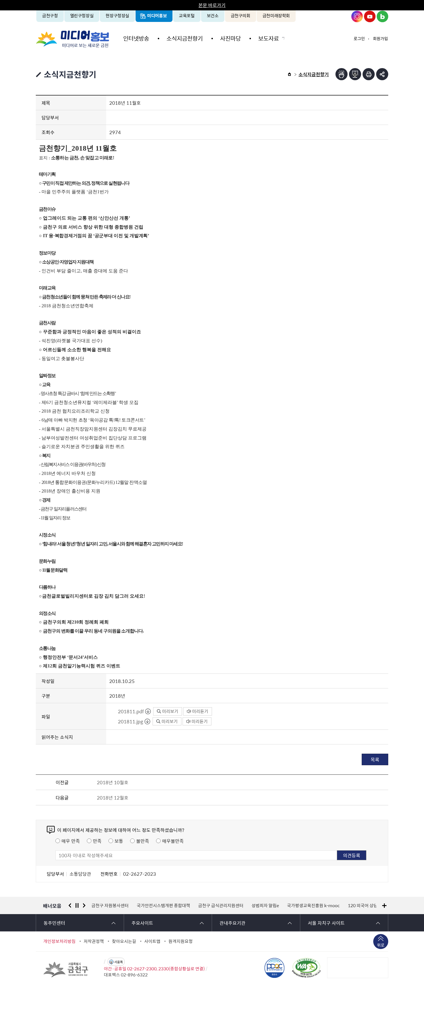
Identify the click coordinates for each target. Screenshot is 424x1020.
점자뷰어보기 (341, 74)
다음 (84, 905)
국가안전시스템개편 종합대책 (118, 905)
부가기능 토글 (382, 74)
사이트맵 (152, 941)
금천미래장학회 (276, 15)
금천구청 (50, 15)
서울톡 (118, 961)
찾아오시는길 (124, 941)
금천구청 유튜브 (370, 16)
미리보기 (170, 711)
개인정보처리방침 (59, 941)
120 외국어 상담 (317, 905)
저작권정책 (94, 941)
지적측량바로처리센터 (360, 905)
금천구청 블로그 (382, 16)
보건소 (213, 15)
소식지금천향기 (184, 38)
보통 (119, 840)
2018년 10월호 (112, 782)
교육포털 (187, 15)
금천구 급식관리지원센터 (175, 905)
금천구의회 (240, 15)
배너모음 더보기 (384, 905)
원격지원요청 (180, 941)
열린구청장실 (82, 15)
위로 (380, 945)
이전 (70, 905)
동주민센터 (54, 922)
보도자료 (268, 38)
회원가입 (380, 38)
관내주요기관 (232, 922)
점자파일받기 (355, 74)
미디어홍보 (157, 15)
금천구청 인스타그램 (357, 16)
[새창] (306, 968)
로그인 (359, 38)
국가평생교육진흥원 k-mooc (268, 905)
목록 (375, 759)
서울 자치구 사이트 (326, 922)
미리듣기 (200, 711)
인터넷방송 (136, 38)
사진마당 (230, 38)
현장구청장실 (117, 15)
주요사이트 (142, 922)
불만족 (142, 840)
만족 (97, 840)
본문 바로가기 (212, 4)
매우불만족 (173, 840)
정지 (77, 905)
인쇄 (369, 74)
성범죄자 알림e (220, 905)
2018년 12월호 (112, 797)
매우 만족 (70, 840)
